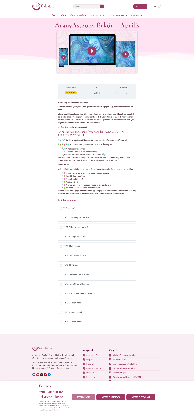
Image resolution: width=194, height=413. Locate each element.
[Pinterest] (45, 374)
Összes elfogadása (141, 397)
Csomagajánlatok (97, 15)
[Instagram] (41, 374)
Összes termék (58, 15)
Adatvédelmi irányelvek (52, 410)
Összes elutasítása (111, 397)
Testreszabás (83, 397)
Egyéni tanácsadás (117, 15)
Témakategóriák (77, 15)
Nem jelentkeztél (71, 92)
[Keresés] (102, 6)
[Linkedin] (49, 374)
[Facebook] (33, 374)
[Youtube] (37, 374)
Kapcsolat (135, 15)
